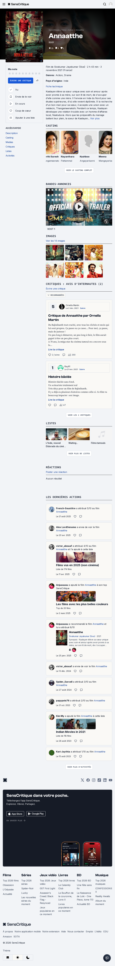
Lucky (24, 892)
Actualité (7, 894)
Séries (26, 875)
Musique (101, 875)
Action (70, 30)
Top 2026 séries (26, 882)
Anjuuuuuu (62, 585)
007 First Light (47, 888)
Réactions (53, 467)
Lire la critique (56, 349)
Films (64, 30)
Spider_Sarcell (64, 681)
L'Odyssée (8, 889)
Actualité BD (83, 904)
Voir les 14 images (55, 240)
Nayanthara (67, 156)
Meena (102, 156)
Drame (67, 75)
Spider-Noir (27, 888)
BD (79, 875)
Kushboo (84, 156)
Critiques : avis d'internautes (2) (74, 284)
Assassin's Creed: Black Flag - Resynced (46, 897)
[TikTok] (99, 781)
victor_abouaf (64, 546)
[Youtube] (110, 781)
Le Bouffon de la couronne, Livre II (65, 896)
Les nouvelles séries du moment (28, 901)
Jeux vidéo (48, 875)
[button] (111, 4)
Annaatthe (80, 30)
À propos (8, 931)
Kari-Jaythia (63, 751)
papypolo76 (62, 700)
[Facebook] (88, 781)
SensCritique (54, 30)
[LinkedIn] (105, 781)
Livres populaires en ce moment (65, 907)
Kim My (60, 716)
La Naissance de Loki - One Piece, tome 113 (85, 896)
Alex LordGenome (66, 527)
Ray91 (67, 366)
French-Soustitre (65, 508)
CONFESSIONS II (103, 890)
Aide (63, 931)
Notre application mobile (28, 931)
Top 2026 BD (84, 880)
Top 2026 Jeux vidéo (48, 882)
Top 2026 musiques (100, 882)
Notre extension (50, 931)
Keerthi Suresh (50, 156)
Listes (51, 423)
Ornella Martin (72, 305)
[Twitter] (82, 781)
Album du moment (100, 902)
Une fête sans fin (84, 887)
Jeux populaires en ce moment (47, 911)
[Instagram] (93, 781)
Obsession (8, 885)
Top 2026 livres (66, 880)
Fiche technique (54, 86)
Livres (63, 875)
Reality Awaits (102, 896)
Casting (52, 125)
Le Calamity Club (64, 887)
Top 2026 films (11, 880)
